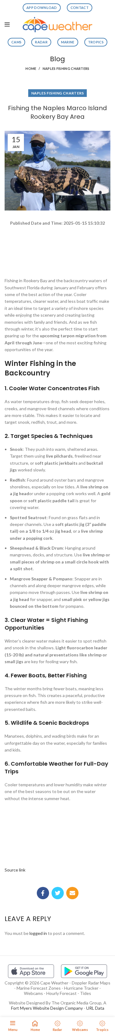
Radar (41, 42)
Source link (15, 869)
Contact (80, 8)
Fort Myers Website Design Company (47, 1008)
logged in (38, 933)
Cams (16, 42)
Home (30, 68)
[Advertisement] (57, 249)
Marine (68, 42)
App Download (41, 8)
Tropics (96, 42)
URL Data (95, 1008)
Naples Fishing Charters (66, 68)
